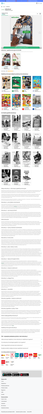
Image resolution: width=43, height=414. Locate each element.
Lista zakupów (4, 401)
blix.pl (13, 325)
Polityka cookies (4, 387)
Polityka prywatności (5, 385)
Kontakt (2, 394)
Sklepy (4, 6)
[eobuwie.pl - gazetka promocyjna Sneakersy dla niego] (21, 32)
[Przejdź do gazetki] (40, 14)
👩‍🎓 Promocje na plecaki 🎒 (11, 0)
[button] (21, 339)
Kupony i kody (3, 399)
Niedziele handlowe (5, 407)
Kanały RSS (29, 411)
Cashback (3, 403)
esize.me (15, 206)
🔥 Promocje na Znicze (32, 0)
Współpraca (3, 383)
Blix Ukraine (3, 405)
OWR (2, 392)
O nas (2, 381)
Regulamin (3, 390)
